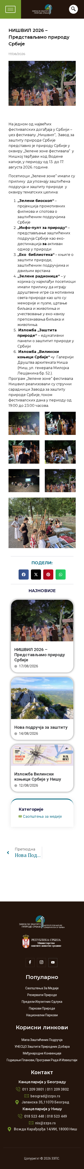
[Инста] (41, 962)
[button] (24, 574)
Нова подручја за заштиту (41, 727)
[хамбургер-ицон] (10, 9)
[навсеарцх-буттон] (73, 9)
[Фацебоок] (30, 962)
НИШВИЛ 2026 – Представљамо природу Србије (39, 654)
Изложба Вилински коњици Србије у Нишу (37, 776)
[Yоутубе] (52, 962)
